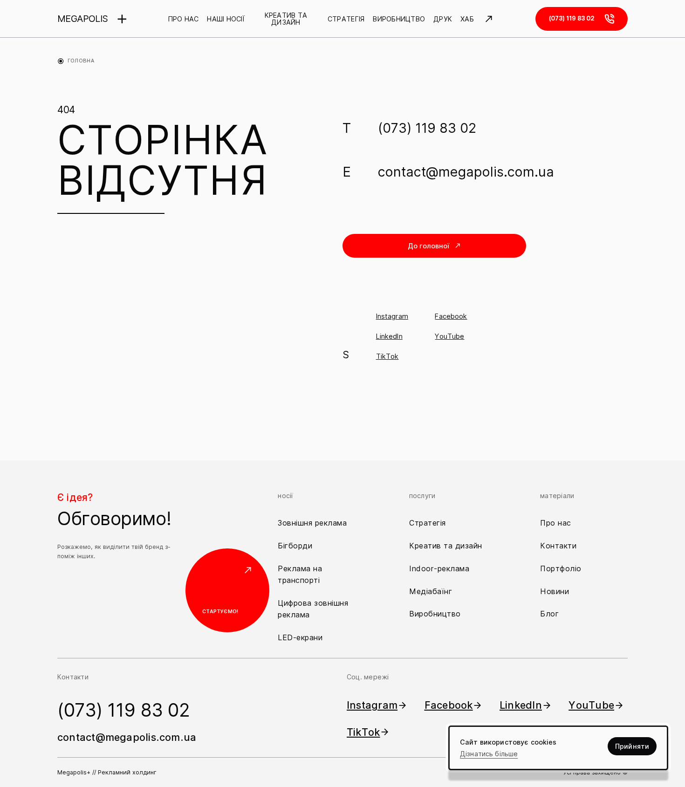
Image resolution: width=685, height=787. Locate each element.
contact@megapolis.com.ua (466, 172)
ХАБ (467, 19)
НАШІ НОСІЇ (225, 19)
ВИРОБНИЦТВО (399, 19)
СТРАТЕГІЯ (346, 19)
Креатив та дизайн (445, 545)
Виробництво (435, 613)
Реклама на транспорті (300, 574)
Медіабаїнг (430, 591)
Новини (554, 591)
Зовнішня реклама (312, 522)
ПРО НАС (183, 19)
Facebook (451, 316)
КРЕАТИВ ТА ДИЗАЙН (286, 19)
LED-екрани (300, 637)
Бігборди (295, 545)
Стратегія (427, 522)
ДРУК (442, 19)
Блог (549, 613)
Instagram (392, 316)
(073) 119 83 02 (427, 128)
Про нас (555, 522)
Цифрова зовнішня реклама (313, 608)
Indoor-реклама (439, 568)
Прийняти (632, 746)
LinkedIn (389, 336)
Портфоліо (561, 568)
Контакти (558, 545)
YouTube (449, 336)
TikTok (387, 356)
